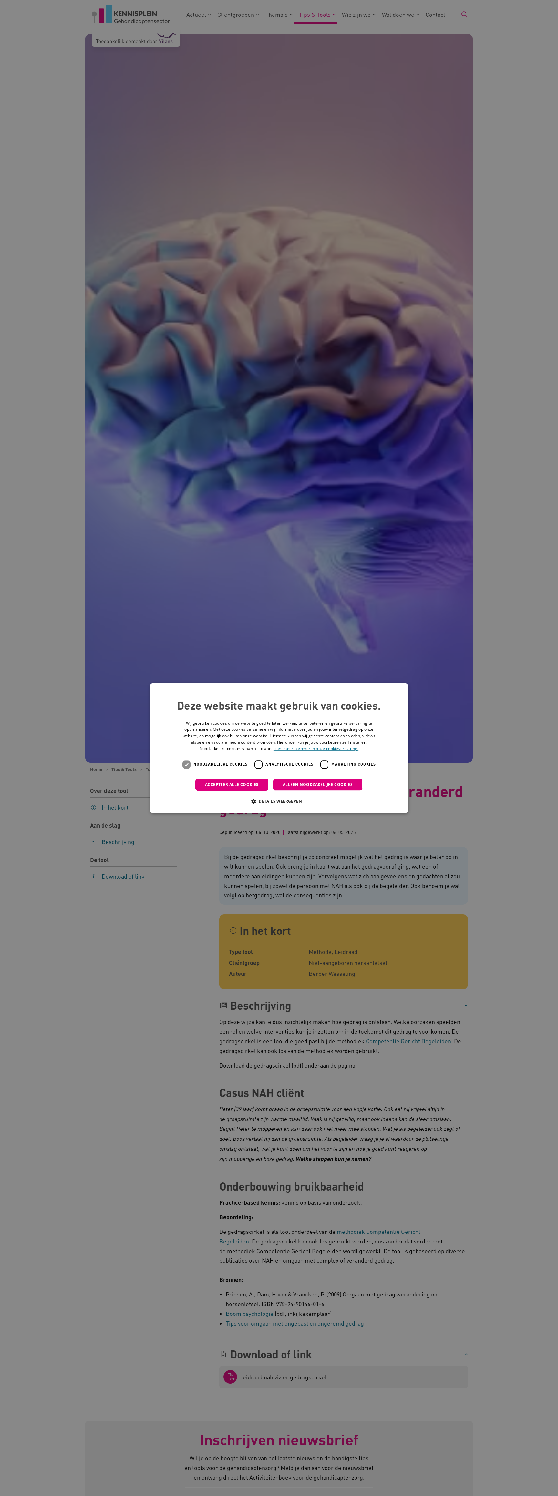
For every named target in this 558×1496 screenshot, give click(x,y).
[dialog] (279, 748)
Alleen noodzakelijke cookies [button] (318, 784)
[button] (279, 801)
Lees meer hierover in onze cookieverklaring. (316, 748)
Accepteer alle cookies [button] (232, 784)
